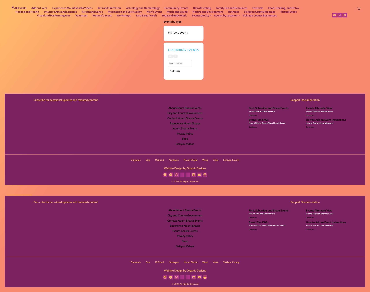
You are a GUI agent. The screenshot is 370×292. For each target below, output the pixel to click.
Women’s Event (102, 15)
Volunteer (81, 15)
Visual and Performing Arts (53, 15)
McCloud (159, 160)
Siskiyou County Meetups (259, 11)
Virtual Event (288, 11)
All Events (20, 8)
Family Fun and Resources (231, 8)
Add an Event (39, 8)
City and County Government (185, 113)
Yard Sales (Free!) (146, 15)
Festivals (257, 8)
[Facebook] (344, 15)
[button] (165, 175)
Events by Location (225, 15)
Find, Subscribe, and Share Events (268, 108)
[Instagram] (339, 15)
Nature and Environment (208, 11)
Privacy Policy (185, 133)
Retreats (233, 11)
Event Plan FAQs (259, 119)
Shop (185, 138)
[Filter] (170, 56)
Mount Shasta (190, 160)
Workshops (124, 15)
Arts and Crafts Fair (109, 8)
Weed (205, 160)
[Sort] (175, 56)
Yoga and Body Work (174, 15)
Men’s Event (154, 11)
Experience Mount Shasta (185, 123)
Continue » (253, 115)
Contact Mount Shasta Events (185, 118)
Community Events (176, 8)
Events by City (200, 15)
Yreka (215, 160)
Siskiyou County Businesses (259, 15)
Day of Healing (202, 8)
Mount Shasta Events (185, 128)
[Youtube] (334, 15)
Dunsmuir (136, 160)
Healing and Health (27, 11)
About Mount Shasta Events (184, 108)
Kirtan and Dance (92, 11)
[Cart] (358, 8)
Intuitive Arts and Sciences (60, 11)
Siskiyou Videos (185, 144)
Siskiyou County (231, 160)
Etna (148, 160)
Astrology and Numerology (143, 8)
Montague (174, 160)
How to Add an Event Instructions (326, 119)
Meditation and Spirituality (125, 11)
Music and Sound (177, 11)
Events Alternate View (319, 108)
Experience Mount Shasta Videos (72, 8)
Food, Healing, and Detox (283, 8)
